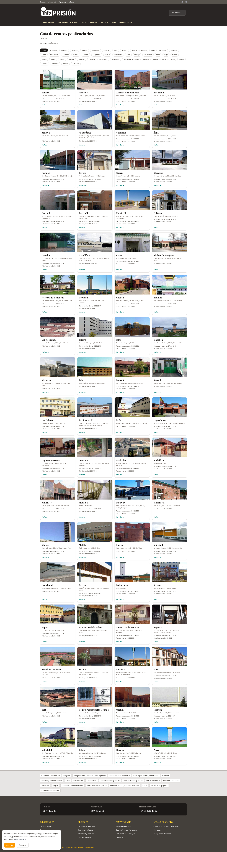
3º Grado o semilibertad (50, 775)
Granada (86, 55)
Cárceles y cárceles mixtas (51, 780)
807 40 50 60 (97, 811)
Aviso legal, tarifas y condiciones (146, 775)
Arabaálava (95, 50)
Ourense (81, 59)
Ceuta (44, 55)
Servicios (104, 22)
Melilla (53, 59)
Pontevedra (103, 59)
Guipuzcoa (96, 55)
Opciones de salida (89, 22)
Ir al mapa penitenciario (50, 790)
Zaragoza (76, 64)
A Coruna (53, 50)
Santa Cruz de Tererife (131, 59)
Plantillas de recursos (86, 826)
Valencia (44, 64)
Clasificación (78, 780)
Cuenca (75, 55)
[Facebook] (182, 2)
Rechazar (22, 845)
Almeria (84, 50)
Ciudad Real (54, 55)
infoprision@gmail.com (66, 2)
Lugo (166, 55)
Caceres (144, 50)
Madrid (174, 55)
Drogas (55, 785)
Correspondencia (153, 780)
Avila (115, 50)
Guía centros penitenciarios (126, 830)
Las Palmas (148, 55)
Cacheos (165, 775)
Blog (114, 22)
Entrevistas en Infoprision (97, 785)
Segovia (146, 59)
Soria (164, 59)
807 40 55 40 (49, 811)
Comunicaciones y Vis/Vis (110, 780)
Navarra (71, 59)
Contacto (157, 830)
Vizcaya (65, 64)
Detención (45, 785)
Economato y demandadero (72, 785)
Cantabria (162, 50)
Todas (44, 50)
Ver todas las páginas (159, 785)
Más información (20, 839)
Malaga (44, 59)
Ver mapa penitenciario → (50, 43)
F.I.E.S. (145, 785)
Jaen (128, 55)
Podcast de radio (84, 837)
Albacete (64, 50)
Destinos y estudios (171, 780)
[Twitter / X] (186, 2)
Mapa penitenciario (123, 826)
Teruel (172, 59)
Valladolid (55, 64)
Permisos (119, 837)
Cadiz (153, 50)
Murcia (62, 59)
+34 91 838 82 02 (148, 811)
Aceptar (9, 845)
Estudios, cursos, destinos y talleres (124, 785)
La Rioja (137, 55)
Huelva (107, 55)
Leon (158, 55)
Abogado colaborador (162, 833)
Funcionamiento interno (68, 22)
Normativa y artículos (86, 833)
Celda (68, 780)
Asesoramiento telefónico (119, 775)
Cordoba (66, 55)
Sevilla (155, 59)
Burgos (134, 50)
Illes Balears (118, 55)
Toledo (181, 59)
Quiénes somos (125, 22)
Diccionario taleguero (86, 830)
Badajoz (124, 50)
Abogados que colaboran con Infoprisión (90, 775)
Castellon (174, 50)
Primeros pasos (48, 22)
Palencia (92, 59)
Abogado (66, 775)
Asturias (107, 50)
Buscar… (178, 12)
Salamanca (115, 59)
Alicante (75, 50)
